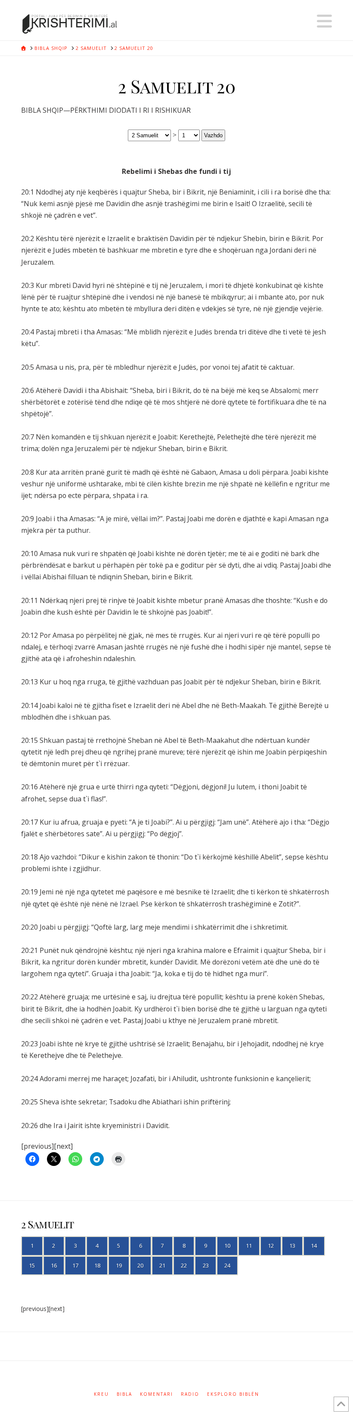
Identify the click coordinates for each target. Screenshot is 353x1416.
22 (184, 1265)
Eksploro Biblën (233, 1394)
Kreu (101, 1394)
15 (32, 1265)
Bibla (124, 1394)
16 (54, 1265)
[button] (324, 21)
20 (140, 1265)
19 (119, 1265)
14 (314, 1245)
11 (249, 1245)
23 (206, 1265)
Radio (190, 1394)
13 (292, 1245)
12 (271, 1245)
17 (75, 1265)
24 (227, 1265)
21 (162, 1265)
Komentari (156, 1394)
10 (227, 1245)
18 (97, 1265)
